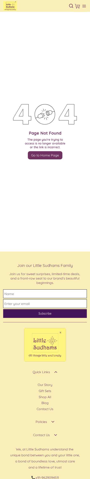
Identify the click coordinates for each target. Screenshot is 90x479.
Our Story (45, 385)
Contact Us (45, 409)
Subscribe (45, 313)
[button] (77, 6)
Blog (45, 403)
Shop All (45, 397)
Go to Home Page (45, 155)
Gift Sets (45, 391)
